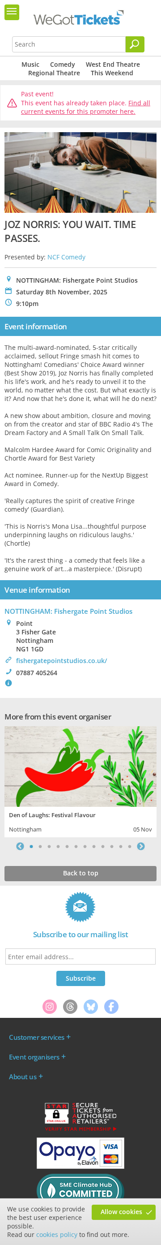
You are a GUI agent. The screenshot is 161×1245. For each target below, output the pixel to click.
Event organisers (34, 1056)
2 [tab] (40, 846)
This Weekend (112, 73)
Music (30, 64)
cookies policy (56, 1234)
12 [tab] (129, 846)
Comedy (62, 64)
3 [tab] (49, 846)
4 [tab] (58, 846)
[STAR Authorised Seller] (80, 1130)
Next (140, 846)
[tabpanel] (80, 780)
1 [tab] (31, 846)
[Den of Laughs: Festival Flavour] (80, 765)
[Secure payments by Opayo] (80, 1167)
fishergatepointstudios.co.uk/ (61, 660)
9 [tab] (103, 846)
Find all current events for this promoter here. (85, 107)
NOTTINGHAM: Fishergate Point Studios (68, 611)
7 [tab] (85, 846)
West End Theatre (113, 64)
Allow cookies (121, 1211)
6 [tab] (76, 846)
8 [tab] (94, 846)
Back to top (80, 873)
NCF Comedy (66, 257)
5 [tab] (67, 846)
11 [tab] (121, 846)
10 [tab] (112, 846)
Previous (20, 846)
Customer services (36, 1037)
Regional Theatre (54, 73)
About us (22, 1076)
